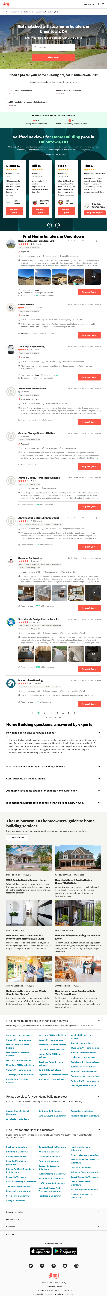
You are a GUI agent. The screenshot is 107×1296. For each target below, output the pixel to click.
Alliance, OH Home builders (83, 1066)
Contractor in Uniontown (50, 1111)
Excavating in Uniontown (82, 1111)
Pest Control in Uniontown (50, 1178)
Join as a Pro (89, 4)
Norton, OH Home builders (50, 1040)
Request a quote (15, 211)
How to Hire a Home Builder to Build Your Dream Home (75, 992)
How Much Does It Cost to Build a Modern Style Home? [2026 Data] (25, 937)
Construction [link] (11, 12)
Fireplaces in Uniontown (49, 1195)
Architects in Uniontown (17, 1119)
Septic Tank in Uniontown (18, 1195)
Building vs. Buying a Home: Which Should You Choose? (26, 992)
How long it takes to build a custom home (27, 740)
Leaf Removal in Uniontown (51, 1183)
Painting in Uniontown (48, 1151)
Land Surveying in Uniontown (52, 1115)
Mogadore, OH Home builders (20, 1065)
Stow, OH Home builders (82, 1043)
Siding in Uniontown (15, 1200)
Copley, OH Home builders (83, 1057)
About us (10, 1234)
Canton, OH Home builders (18, 1040)
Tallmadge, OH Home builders (20, 1074)
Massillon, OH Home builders (52, 1035)
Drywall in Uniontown (81, 1167)
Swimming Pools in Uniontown (85, 1172)
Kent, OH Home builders (49, 1069)
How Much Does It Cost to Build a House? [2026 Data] (73, 881)
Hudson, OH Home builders (83, 1052)
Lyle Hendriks (13, 875)
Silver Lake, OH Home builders (85, 1047)
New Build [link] (24, 12)
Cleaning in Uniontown (49, 1156)
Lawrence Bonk (62, 986)
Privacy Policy (60, 1283)
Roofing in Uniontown (16, 1156)
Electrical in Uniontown (17, 1147)
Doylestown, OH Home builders (53, 1074)
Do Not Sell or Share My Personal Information (53, 1290)
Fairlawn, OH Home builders (84, 1071)
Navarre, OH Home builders (83, 1085)
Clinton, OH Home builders (18, 1069)
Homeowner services (14, 1212)
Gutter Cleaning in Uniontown (52, 1173)
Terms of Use (46, 1283)
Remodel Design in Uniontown (85, 1115)
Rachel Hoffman (63, 875)
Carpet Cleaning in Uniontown (85, 1177)
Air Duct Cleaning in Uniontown (85, 1155)
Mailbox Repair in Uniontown (84, 1189)
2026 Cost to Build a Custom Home (26, 880)
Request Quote (89, 292)
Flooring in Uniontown (48, 1161)
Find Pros (53, 57)
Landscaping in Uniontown (18, 1191)
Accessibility (53, 1286)
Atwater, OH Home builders (51, 1079)
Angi (8, 930)
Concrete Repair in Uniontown (52, 1147)
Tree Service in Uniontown (18, 1186)
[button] (26, 277)
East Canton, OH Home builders (85, 1076)
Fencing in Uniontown (16, 1177)
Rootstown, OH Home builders (85, 1062)
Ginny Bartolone (14, 986)
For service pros (13, 1219)
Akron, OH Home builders (18, 1035)
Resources (10, 1227)
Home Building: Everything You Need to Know (77, 937)
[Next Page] (74, 713)
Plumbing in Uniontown (17, 1151)
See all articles (17, 837)
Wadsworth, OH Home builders (85, 1081)
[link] (8, 202)
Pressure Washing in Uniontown (21, 1181)
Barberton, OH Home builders (52, 1044)
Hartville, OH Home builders (19, 1060)
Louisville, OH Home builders (52, 1049)
